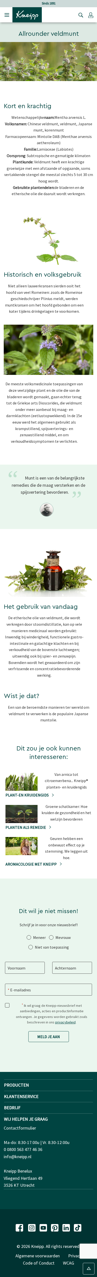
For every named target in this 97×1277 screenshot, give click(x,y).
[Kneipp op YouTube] (44, 1227)
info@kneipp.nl (17, 1156)
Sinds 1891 (48, 3)
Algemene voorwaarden (37, 1256)
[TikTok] (77, 1227)
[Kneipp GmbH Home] (27, 14)
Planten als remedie (26, 827)
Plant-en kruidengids (27, 795)
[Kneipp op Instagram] (32, 1227)
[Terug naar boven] (89, 1269)
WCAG (68, 1263)
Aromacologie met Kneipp (31, 864)
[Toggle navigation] (7, 15)
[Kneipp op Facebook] (20, 1227)
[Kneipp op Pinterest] (55, 1227)
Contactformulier (20, 1128)
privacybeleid (65, 1022)
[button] (90, 15)
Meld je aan (48, 1036)
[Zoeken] (79, 15)
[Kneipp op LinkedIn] (66, 1227)
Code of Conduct (38, 1263)
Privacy (75, 1256)
